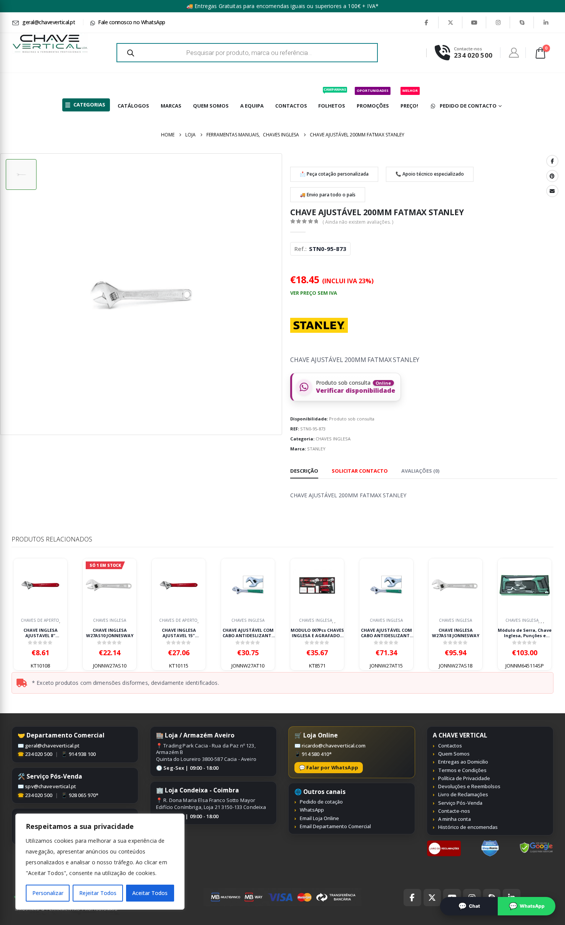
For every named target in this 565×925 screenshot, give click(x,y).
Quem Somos (454, 754)
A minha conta (454, 819)
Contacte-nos (454, 811)
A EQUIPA (252, 105)
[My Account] (514, 53)
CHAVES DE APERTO (40, 620)
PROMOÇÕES (373, 98)
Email (552, 191)
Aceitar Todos (150, 893)
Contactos (450, 745)
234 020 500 (38, 754)
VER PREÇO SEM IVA (313, 292)
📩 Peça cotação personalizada (334, 174)
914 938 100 (82, 754)
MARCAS (171, 105)
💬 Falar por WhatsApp (328, 767)
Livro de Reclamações (463, 794)
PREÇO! (409, 98)
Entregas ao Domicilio (463, 762)
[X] (450, 22)
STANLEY (316, 449)
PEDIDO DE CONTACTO (468, 105)
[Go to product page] (40, 585)
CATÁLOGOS (133, 105)
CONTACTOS (291, 105)
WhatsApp (312, 810)
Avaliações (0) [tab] (420, 470)
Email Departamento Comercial (335, 826)
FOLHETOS (332, 98)
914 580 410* (317, 754)
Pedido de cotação (321, 802)
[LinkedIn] (545, 22)
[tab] (360, 471)
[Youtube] (474, 22)
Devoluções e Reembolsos (469, 786)
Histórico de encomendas (468, 827)
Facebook (552, 161)
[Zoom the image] (444, 844)
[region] (99, 862)
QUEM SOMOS (211, 105)
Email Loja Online (319, 818)
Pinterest (552, 176)
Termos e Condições (462, 770)
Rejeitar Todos (97, 893)
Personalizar (47, 893)
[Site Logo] (50, 43)
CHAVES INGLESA (333, 439)
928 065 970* (84, 795)
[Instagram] (498, 22)
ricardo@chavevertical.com (334, 745)
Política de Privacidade (464, 778)
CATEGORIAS (89, 104)
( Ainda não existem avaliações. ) (357, 222)
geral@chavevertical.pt (52, 745)
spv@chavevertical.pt (50, 786)
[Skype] (522, 22)
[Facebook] (426, 22)
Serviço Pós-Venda (460, 803)
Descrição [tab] (304, 470)
